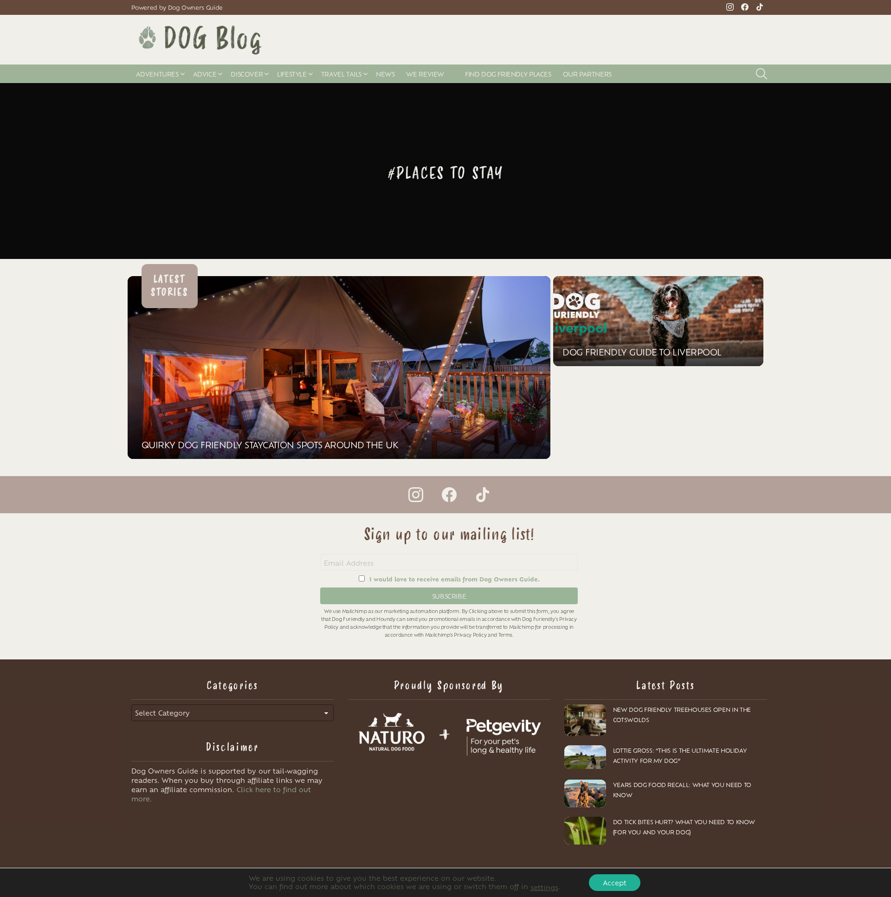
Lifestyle (292, 74)
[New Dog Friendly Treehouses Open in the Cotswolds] (585, 720)
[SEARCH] (761, 74)
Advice (205, 74)
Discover (247, 74)
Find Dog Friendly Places (508, 74)
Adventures (157, 74)
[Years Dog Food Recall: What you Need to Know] (585, 793)
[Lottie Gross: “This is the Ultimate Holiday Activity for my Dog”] (585, 757)
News (385, 74)
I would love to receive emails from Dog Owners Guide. (454, 579)
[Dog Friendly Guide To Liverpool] (658, 321)
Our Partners (587, 74)
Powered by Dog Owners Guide (177, 7)
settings (544, 887)
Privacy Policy (470, 635)
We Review (425, 74)
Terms (505, 635)
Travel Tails (341, 74)
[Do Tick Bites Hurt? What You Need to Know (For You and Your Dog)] (585, 831)
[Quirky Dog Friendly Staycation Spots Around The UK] (339, 367)
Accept (614, 882)
